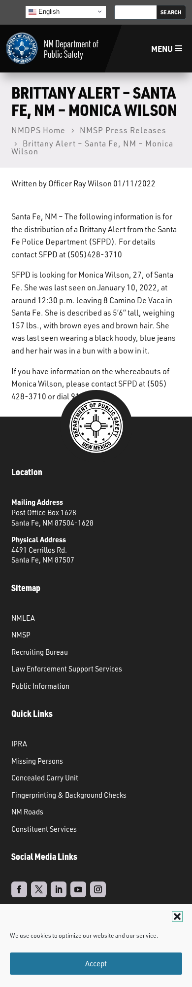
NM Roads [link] (27, 811)
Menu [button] (162, 48)
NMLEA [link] (23, 617)
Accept (96, 963)
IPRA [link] (19, 743)
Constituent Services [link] (44, 828)
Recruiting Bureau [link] (39, 651)
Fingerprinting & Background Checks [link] (69, 794)
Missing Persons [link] (37, 760)
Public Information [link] (40, 685)
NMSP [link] (21, 634)
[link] (52, 49)
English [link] (48, 11)
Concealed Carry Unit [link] (44, 777)
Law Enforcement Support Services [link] (66, 668)
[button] (177, 916)
